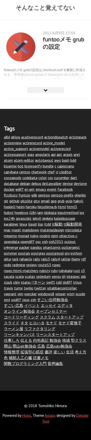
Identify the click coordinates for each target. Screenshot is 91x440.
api (53, 154)
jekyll (37, 218)
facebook (65, 189)
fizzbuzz (11, 195)
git (6, 200)
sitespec (73, 276)
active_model (54, 142)
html (62, 206)
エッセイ (48, 305)
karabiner (11, 224)
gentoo (44, 195)
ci (57, 171)
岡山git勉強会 (24, 346)
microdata (73, 230)
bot (21, 166)
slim (16, 282)
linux (23, 224)
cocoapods (12, 177)
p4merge (11, 247)
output (70, 241)
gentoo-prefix (62, 195)
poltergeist (71, 247)
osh (45, 241)
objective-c (68, 235)
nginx (34, 235)
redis (7, 264)
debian (25, 183)
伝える (26, 340)
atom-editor (24, 160)
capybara (11, 171)
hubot (9, 212)
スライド (11, 322)
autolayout (44, 160)
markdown (30, 230)
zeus (26, 299)
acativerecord (32, 137)
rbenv (75, 259)
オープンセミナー (51, 311)
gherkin (80, 195)
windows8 (46, 293)
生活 (70, 351)
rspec (56, 264)
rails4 (55, 259)
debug (36, 183)
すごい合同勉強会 (52, 299)
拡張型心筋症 (32, 351)
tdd (59, 282)
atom (8, 160)
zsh (33, 299)
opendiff (27, 241)
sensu (56, 276)
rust (77, 270)
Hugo (26, 415)
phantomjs (52, 247)
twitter (40, 288)
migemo (10, 235)
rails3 (45, 259)
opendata (11, 241)
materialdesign (52, 230)
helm (21, 206)
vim (20, 293)
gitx (36, 200)
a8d (7, 137)
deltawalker (52, 183)
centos (24, 171)
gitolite (26, 200)
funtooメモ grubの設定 (63, 43)
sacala (9, 276)
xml (7, 299)
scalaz (30, 276)
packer (24, 247)
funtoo (24, 195)
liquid (32, 224)
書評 (48, 351)
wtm (70, 293)
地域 (66, 340)
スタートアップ (69, 317)
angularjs (42, 154)
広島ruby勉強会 (59, 346)
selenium (43, 276)
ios (82, 212)
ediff (20, 189)
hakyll (78, 200)
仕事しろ (11, 340)
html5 (72, 206)
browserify (33, 166)
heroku (31, 206)
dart (73, 177)
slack (8, 282)
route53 (44, 264)
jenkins (47, 218)
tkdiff (67, 282)
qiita (7, 259)
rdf (83, 259)
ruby (54, 270)
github (14, 200)
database (11, 183)
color (42, 177)
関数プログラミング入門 (25, 363)
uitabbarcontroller (62, 288)
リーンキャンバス (19, 334)
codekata (29, 177)
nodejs (45, 235)
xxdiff (16, 299)
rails (36, 259)
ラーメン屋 (13, 328)
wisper (60, 293)
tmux (77, 282)
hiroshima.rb (47, 206)
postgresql (55, 253)
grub (61, 200)
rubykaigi (66, 270)
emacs (41, 189)
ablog (15, 137)
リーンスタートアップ (55, 334)
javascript (24, 218)
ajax (30, 154)
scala (19, 276)
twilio (28, 288)
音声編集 (55, 363)
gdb (34, 195)
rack (15, 259)
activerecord (60, 148)
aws (57, 160)
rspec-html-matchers (21, 270)
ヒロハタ (37, 322)
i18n (32, 212)
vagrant (10, 293)
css (50, 177)
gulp (69, 200)
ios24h (9, 218)
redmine (18, 264)
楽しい (59, 351)
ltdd (47, 224)
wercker (30, 293)
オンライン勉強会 (19, 311)
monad (23, 235)
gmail (45, 200)
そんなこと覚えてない (45, 7)
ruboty (44, 270)
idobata (50, 212)
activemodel (39, 148)
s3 (83, 270)
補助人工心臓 (20, 357)
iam (40, 212)
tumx (18, 288)
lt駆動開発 (73, 224)
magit (16, 230)
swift (50, 282)
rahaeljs (25, 259)
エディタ (65, 305)
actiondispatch (56, 137)
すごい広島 (13, 305)
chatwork (39, 171)
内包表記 (41, 340)
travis (8, 288)
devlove (80, 183)
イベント (32, 305)
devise (68, 183)
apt (59, 154)
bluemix (10, 166)
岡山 (8, 346)
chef (51, 171)
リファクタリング (39, 328)
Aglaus (50, 415)
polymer (10, 253)
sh (64, 276)
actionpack (77, 137)
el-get (30, 189)
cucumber (61, 177)
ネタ (24, 322)
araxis (68, 154)
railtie (65, 259)
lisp (40, 224)
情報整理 (11, 351)
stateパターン (33, 282)
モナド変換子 (70, 322)
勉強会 (55, 340)
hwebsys (21, 212)
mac (7, 230)
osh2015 (56, 241)
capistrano (65, 166)
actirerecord (32, 142)
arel (77, 154)
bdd (73, 160)
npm (54, 235)
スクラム (47, 317)
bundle (48, 166)
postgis (24, 253)
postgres (38, 253)
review (31, 264)
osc (38, 241)
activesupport (15, 154)
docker (9, 189)
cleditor (65, 171)
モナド (51, 322)
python (76, 253)
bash (65, 160)
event (52, 189)
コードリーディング (21, 317)
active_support (16, 148)
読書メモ (41, 357)
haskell (10, 206)
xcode (80, 293)
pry (67, 253)
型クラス (78, 340)
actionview (13, 142)
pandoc (36, 247)
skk (83, 276)
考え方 (80, 351)
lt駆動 (57, 224)
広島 (41, 346)
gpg (54, 200)
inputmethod (68, 212)
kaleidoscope (64, 218)
